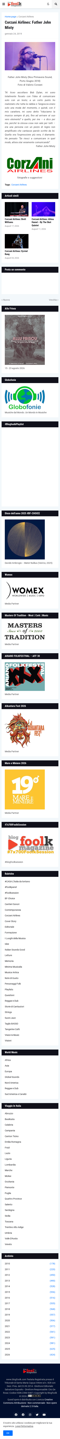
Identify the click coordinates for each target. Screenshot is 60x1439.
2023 (30, 1337)
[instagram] (30, 1414)
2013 (30, 1280)
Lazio (7, 1153)
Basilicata (10, 1119)
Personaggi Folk (13, 983)
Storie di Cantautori (14, 1006)
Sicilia (7, 1216)
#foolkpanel (11, 887)
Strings (8, 1012)
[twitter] (37, 1414)
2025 (30, 1349)
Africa (8, 1060)
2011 (30, 1269)
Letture (8, 955)
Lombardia (10, 1164)
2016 (30, 1298)
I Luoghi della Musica (15, 938)
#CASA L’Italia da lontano (17, 881)
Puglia (8, 1193)
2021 (30, 1326)
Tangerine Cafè (12, 1029)
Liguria (8, 1159)
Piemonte (9, 1187)
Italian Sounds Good (15, 949)
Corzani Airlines (26, 16)
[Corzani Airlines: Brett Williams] (16, 209)
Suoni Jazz (10, 1018)
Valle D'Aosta (11, 1238)
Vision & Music (12, 1035)
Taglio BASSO (11, 1023)
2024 (30, 1343)
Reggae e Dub (11, 1001)
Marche (8, 1170)
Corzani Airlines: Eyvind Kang (16, 253)
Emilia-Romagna (13, 1142)
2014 (30, 1286)
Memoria (9, 961)
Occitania (9, 1181)
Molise (8, 1176)
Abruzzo (9, 1113)
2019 (30, 1314)
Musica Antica (12, 972)
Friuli (7, 1147)
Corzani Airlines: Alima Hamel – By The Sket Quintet (43, 222)
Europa (8, 1071)
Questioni (9, 995)
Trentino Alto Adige (14, 1227)
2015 (30, 1292)
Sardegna (9, 1210)
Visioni (8, 1040)
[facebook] (16, 1414)
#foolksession (12, 893)
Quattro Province (13, 1198)
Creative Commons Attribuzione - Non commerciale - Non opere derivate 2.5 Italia (30, 1403)
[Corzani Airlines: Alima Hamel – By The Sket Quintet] (43, 209)
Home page (10, 16)
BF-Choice (10, 898)
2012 (30, 1275)
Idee (7, 944)
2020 (30, 1320)
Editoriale (9, 927)
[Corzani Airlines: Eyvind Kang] (16, 241)
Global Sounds (12, 1077)
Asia (7, 1065)
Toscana (9, 1221)
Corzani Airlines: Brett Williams (15, 221)
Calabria (9, 1124)
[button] (3, 4)
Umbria (8, 1233)
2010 (30, 1263)
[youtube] (44, 1414)
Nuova (6, 300)
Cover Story (10, 921)
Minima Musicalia (13, 967)
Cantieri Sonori (12, 904)
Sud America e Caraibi (15, 1094)
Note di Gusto (11, 978)
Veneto (8, 1244)
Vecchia (53, 300)
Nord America (11, 1082)
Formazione (11, 932)
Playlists (9, 989)
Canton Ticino (12, 1136)
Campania (10, 1130)
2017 (30, 1303)
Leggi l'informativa (24, 1426)
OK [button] (7, 1433)
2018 (30, 1309)
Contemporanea (13, 910)
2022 (30, 1332)
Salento (8, 1204)
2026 (30, 1354)
